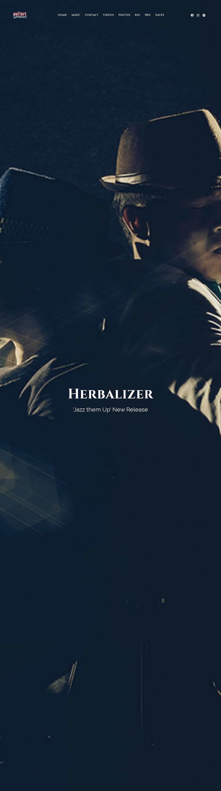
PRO (148, 15)
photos (124, 15)
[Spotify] (204, 15)
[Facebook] (192, 15)
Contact (91, 15)
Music (76, 15)
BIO (137, 15)
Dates (159, 15)
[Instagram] (198, 15)
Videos (108, 15)
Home (62, 15)
